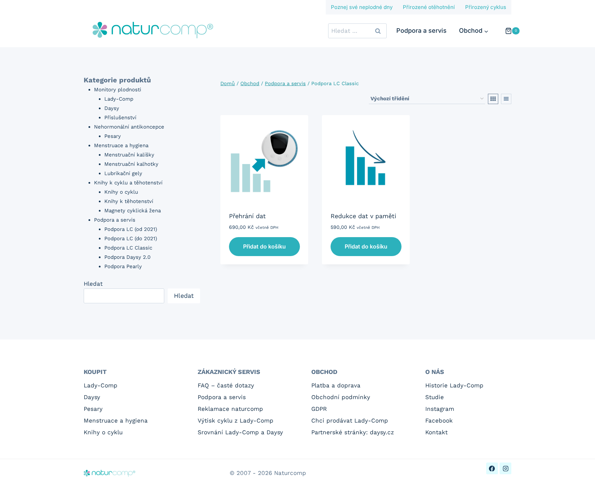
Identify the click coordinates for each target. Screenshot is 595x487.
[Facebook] (492, 468)
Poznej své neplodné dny (362, 7)
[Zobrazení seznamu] (506, 99)
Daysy (92, 397)
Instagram (439, 408)
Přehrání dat (247, 216)
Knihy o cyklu (103, 432)
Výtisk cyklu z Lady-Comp (235, 420)
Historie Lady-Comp (454, 385)
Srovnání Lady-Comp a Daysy (240, 432)
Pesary (93, 408)
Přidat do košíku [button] (264, 246)
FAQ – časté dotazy (226, 385)
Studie (434, 397)
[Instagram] (505, 468)
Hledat (93, 283)
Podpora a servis (421, 30)
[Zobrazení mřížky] (493, 99)
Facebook (439, 420)
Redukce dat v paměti (363, 216)
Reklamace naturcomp (230, 408)
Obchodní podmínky (340, 397)
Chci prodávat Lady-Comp (349, 420)
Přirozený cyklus (485, 7)
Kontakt (436, 432)
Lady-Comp (100, 385)
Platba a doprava (336, 385)
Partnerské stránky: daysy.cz (352, 432)
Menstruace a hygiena (116, 420)
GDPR (319, 408)
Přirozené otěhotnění (429, 7)
